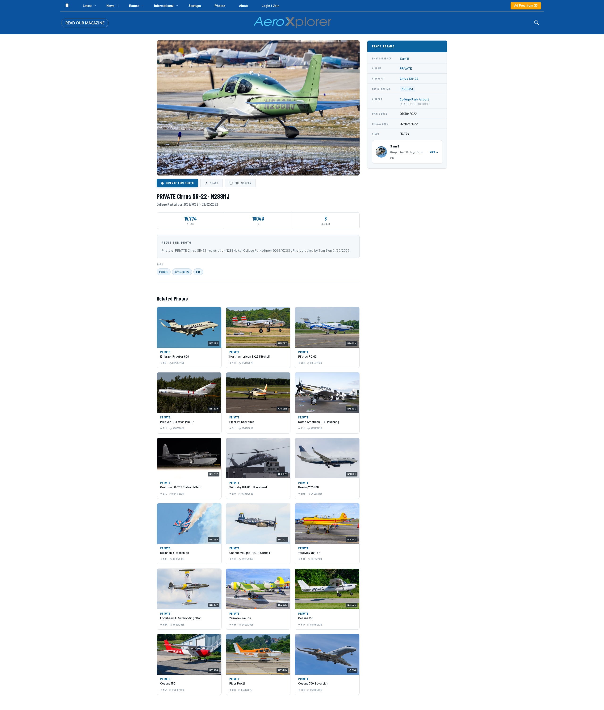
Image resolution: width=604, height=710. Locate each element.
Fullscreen (240, 183)
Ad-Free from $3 (525, 5)
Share (211, 183)
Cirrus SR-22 (182, 271)
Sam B (404, 58)
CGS (198, 271)
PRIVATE (163, 271)
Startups (195, 6)
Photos (220, 6)
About (243, 6)
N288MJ (407, 89)
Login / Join (270, 6)
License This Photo (177, 183)
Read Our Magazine (85, 22)
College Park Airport (414, 99)
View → (434, 151)
